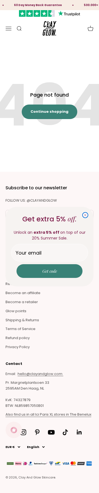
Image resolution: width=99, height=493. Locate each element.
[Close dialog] (85, 215)
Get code (49, 271)
